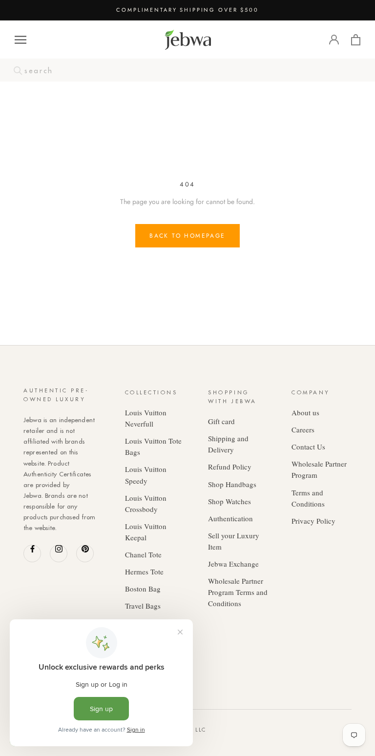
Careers (303, 429)
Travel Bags (143, 606)
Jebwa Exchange (233, 564)
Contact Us (308, 446)
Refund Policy (229, 466)
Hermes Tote (144, 571)
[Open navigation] (20, 40)
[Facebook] (32, 553)
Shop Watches (229, 501)
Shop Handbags (232, 484)
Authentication (230, 518)
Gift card (221, 421)
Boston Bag (143, 588)
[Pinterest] (85, 553)
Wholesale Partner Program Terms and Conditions (238, 592)
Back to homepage (187, 235)
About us (305, 412)
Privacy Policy (313, 521)
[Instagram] (58, 553)
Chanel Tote (143, 554)
